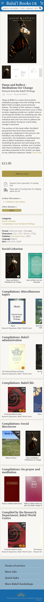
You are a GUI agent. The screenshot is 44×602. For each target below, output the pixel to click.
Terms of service (15, 565)
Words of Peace (11, 458)
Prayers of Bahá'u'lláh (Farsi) (12, 503)
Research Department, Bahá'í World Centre (17, 416)
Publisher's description (15, 201)
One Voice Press (18, 236)
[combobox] (22, 8)
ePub (12, 210)
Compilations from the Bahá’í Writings (18, 223)
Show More (37, 152)
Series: (17, 94)
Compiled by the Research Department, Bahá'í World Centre (19, 515)
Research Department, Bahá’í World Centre (17, 328)
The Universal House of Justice (13, 371)
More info (11, 572)
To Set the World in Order (13, 414)
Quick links (12, 578)
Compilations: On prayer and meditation (21, 470)
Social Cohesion (9, 221)
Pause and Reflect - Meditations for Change (13, 281)
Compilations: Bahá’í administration (15, 338)
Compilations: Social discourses (15, 425)
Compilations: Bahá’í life (18, 383)
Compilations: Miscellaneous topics (21, 292)
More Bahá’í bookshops (19, 584)
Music (13, 326)
